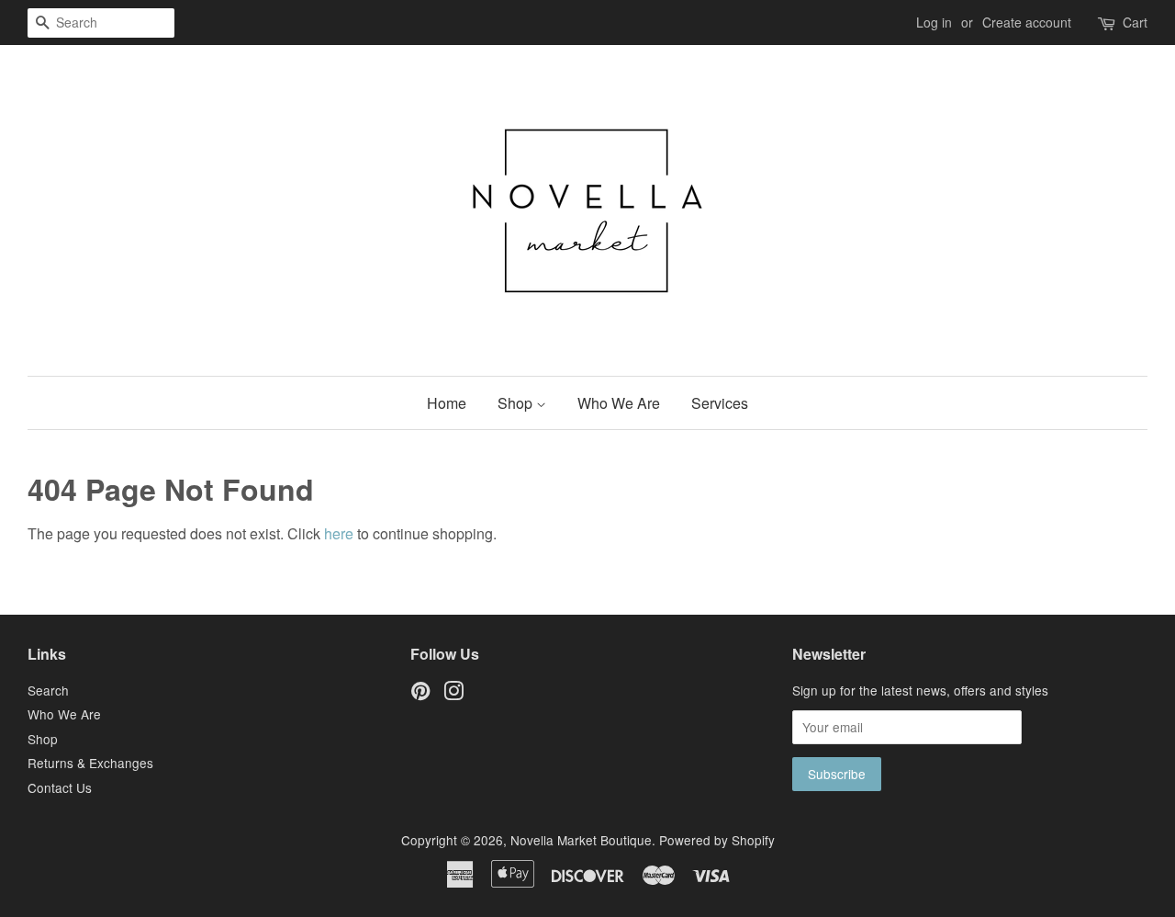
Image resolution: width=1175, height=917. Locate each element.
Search (48, 690)
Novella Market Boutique (581, 840)
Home (446, 402)
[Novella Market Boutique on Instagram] (453, 694)
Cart (1135, 22)
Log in (934, 22)
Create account (1026, 22)
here (338, 533)
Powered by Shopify (717, 840)
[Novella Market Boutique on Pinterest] (420, 694)
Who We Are (618, 402)
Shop (517, 402)
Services (719, 402)
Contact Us (60, 787)
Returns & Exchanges (90, 762)
